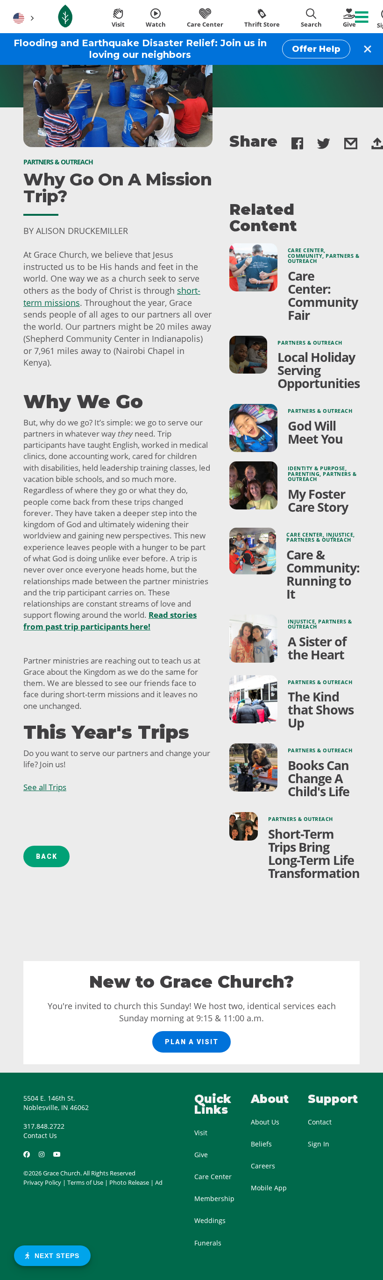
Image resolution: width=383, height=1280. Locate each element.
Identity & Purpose (316, 468)
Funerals (207, 1242)
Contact (320, 1121)
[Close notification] (368, 49)
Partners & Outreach (309, 342)
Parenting (304, 474)
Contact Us (40, 1135)
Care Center (306, 250)
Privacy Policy (42, 1182)
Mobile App (269, 1187)
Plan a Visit (192, 1042)
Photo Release (129, 1182)
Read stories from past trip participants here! (110, 620)
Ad (159, 1182)
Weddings (210, 1220)
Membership (214, 1198)
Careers (263, 1165)
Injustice (340, 534)
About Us (265, 1121)
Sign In (318, 1143)
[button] (22, 18)
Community (305, 256)
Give (201, 1154)
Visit (200, 1132)
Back (46, 856)
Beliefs (261, 1143)
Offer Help (316, 49)
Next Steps (54, 1255)
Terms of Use (85, 1182)
